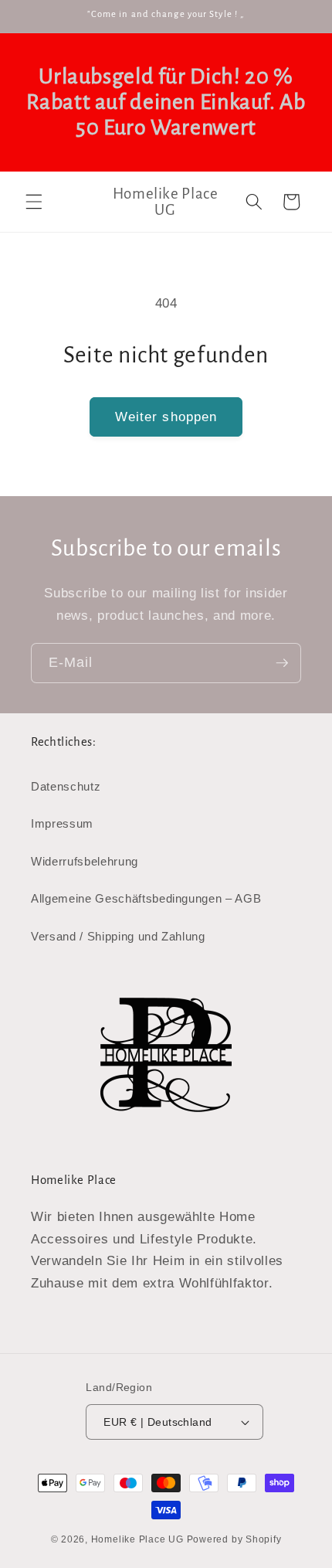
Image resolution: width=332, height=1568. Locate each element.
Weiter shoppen (166, 416)
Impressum (62, 823)
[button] (34, 201)
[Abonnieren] (281, 663)
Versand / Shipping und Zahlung (118, 936)
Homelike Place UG (137, 1539)
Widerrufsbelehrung (84, 861)
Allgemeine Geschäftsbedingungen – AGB (146, 898)
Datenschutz (65, 786)
